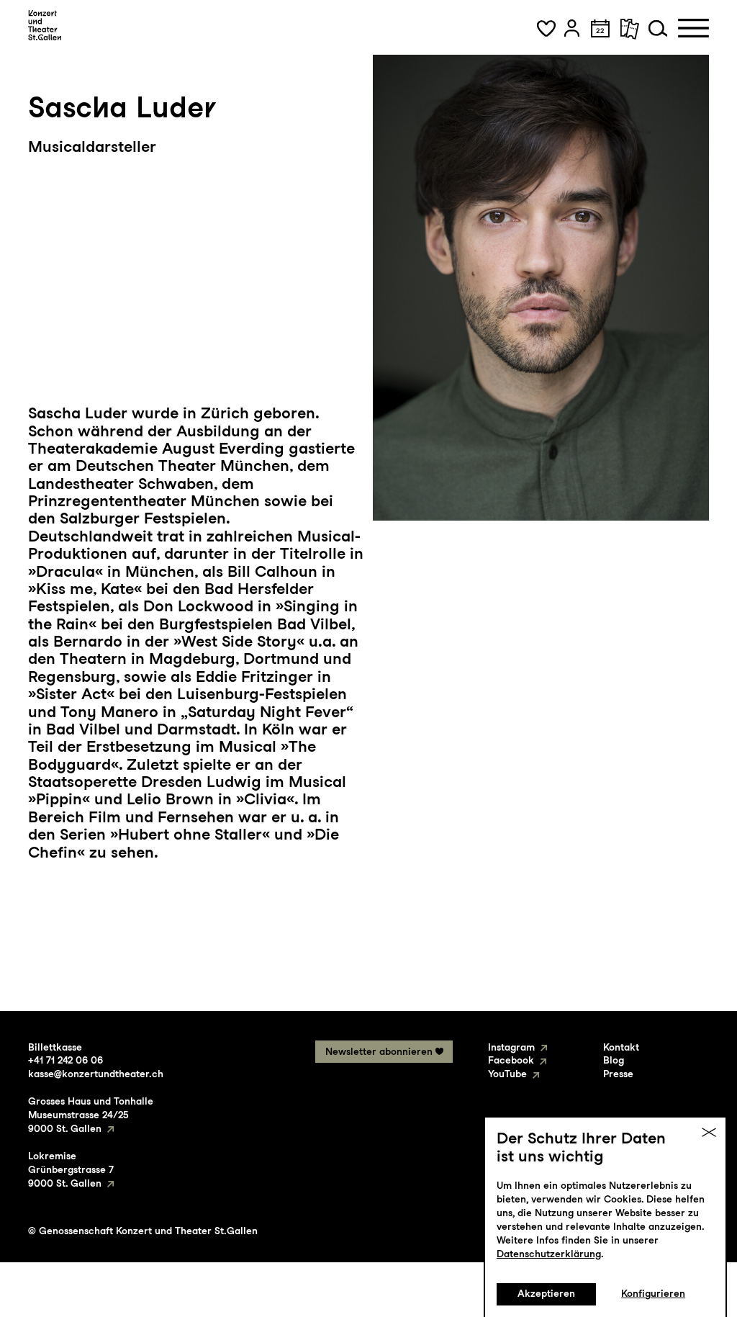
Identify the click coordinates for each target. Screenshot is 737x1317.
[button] (546, 28)
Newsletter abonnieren (379, 1051)
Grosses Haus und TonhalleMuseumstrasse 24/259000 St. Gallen (90, 1114)
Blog (613, 1060)
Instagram (511, 1047)
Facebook (511, 1060)
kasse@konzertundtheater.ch (95, 1073)
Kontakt (621, 1047)
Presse (618, 1073)
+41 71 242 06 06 (65, 1060)
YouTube (507, 1073)
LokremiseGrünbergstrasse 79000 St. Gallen (71, 1169)
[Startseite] (44, 25)
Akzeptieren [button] (546, 1293)
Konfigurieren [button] (653, 1293)
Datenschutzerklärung (549, 1253)
